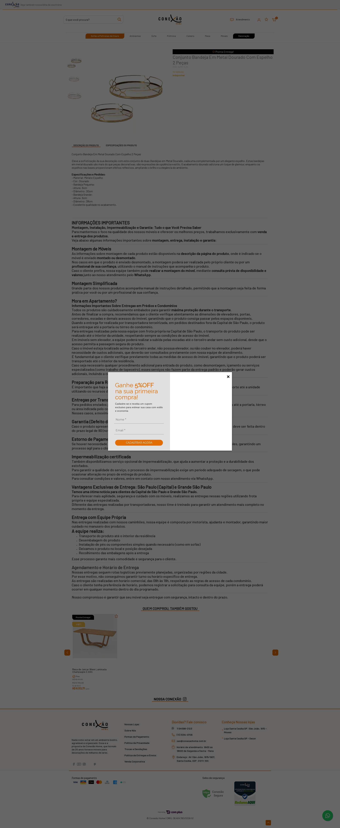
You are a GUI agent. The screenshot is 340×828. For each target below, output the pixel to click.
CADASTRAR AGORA (139, 442)
